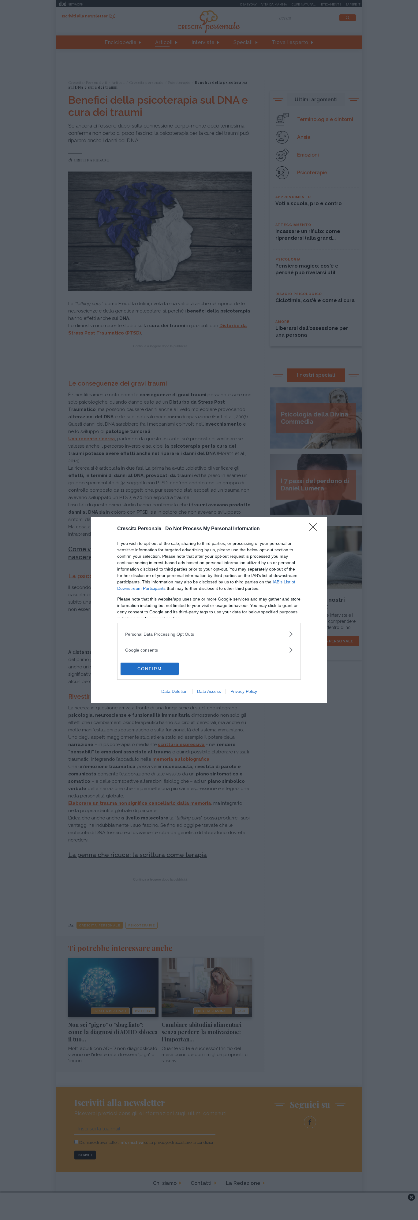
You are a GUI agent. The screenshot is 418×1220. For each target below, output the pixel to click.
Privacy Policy (243, 691)
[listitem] (209, 634)
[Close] (315, 529)
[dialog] (209, 610)
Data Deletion (174, 691)
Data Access (209, 691)
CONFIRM (149, 668)
